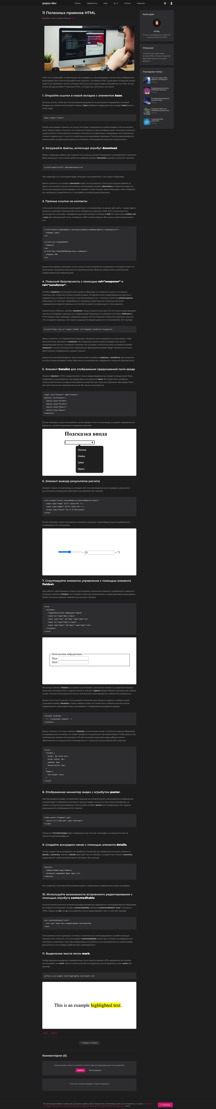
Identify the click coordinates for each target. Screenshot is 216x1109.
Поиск (78, 3)
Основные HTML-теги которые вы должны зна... (160, 109)
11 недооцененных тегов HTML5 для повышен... (160, 89)
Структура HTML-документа (157, 120)
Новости (141, 3)
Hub (105, 3)
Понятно (166, 1105)
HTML (73, 18)
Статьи (127, 3)
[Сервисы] (165, 3)
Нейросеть (92, 3)
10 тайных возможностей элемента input (160, 99)
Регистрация (95, 1070)
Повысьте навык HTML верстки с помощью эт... (159, 78)
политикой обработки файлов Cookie (79, 1106)
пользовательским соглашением (111, 1106)
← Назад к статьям (89, 1043)
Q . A (116, 3)
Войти (80, 1070)
